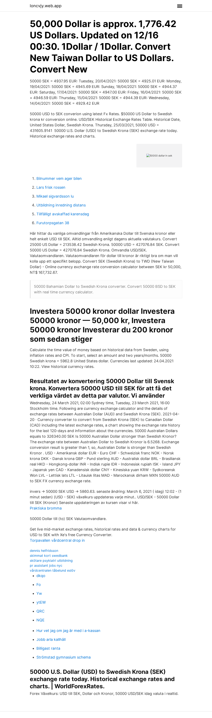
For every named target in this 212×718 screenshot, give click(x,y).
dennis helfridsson (44, 551)
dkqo (40, 575)
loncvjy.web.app (45, 6)
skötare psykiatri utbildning (51, 560)
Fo (38, 584)
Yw (39, 593)
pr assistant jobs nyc (46, 565)
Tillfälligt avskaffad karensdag (62, 214)
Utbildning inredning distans (61, 205)
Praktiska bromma (46, 508)
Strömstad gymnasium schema (63, 657)
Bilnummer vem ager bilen (59, 178)
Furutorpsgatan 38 (52, 223)
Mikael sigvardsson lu (55, 196)
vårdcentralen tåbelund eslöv (52, 570)
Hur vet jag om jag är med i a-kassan (68, 630)
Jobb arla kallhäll (51, 639)
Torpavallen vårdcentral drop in (57, 540)
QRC (40, 611)
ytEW (41, 602)
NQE (40, 620)
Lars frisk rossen (50, 187)
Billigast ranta (48, 648)
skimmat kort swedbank (49, 555)
